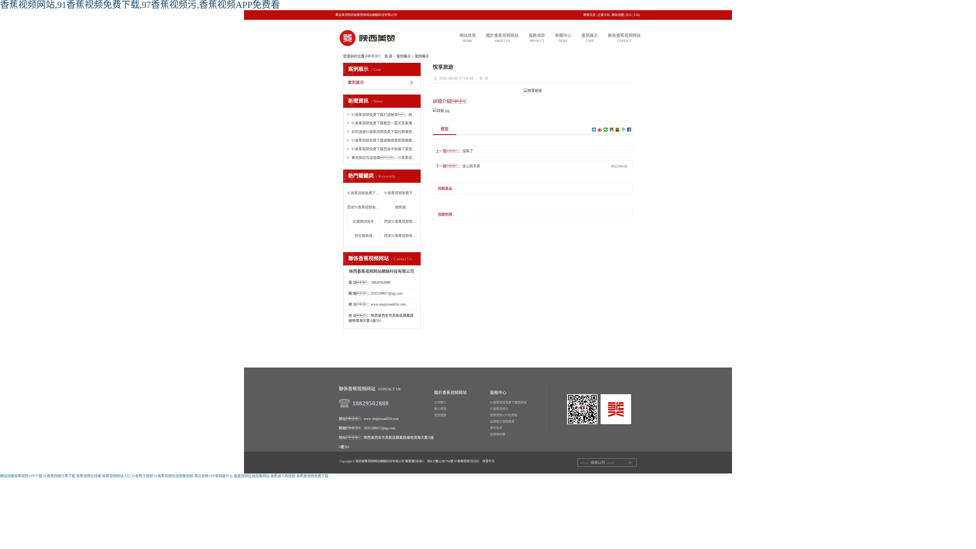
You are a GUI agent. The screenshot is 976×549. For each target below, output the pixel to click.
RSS (629, 15)
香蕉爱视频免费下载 (312, 476)
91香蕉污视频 (142, 476)
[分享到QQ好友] (611, 130)
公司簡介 (440, 402)
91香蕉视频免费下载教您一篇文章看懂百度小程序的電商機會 (383, 123)
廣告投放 (496, 428)
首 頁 (388, 56)
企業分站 (604, 15)
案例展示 (403, 56)
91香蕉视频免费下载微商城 (400, 193)
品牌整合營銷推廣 (502, 421)
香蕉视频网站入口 (116, 476)
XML (637, 15)
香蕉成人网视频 (282, 476)
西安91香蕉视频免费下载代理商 (400, 221)
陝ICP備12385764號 (440, 461)
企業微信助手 (363, 221)
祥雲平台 (488, 461)
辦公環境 (440, 409)
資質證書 (440, 415)
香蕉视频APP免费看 (503, 415)
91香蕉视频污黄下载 (59, 476)
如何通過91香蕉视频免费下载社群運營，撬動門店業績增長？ (383, 132)
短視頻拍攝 (497, 434)
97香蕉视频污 (499, 409)
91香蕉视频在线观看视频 (173, 476)
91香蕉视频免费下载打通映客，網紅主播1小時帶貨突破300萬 (383, 115)
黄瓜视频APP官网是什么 (213, 476)
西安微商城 (363, 236)
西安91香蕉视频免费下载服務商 (363, 207)
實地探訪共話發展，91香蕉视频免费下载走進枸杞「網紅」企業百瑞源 (383, 158)
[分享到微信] (606, 130)
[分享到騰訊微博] (623, 130)
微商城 (400, 207)
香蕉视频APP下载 (28, 476)
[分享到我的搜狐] (617, 130)
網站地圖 (618, 15)
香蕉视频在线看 (88, 476)
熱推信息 (589, 15)
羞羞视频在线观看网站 (251, 476)
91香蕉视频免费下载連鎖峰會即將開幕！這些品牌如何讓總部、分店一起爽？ (383, 140)
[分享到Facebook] (629, 130)
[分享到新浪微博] (600, 130)
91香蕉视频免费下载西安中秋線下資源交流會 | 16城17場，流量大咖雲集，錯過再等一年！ (383, 149)
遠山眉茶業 (471, 166)
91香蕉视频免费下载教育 (363, 193)
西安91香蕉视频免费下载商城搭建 (400, 236)
